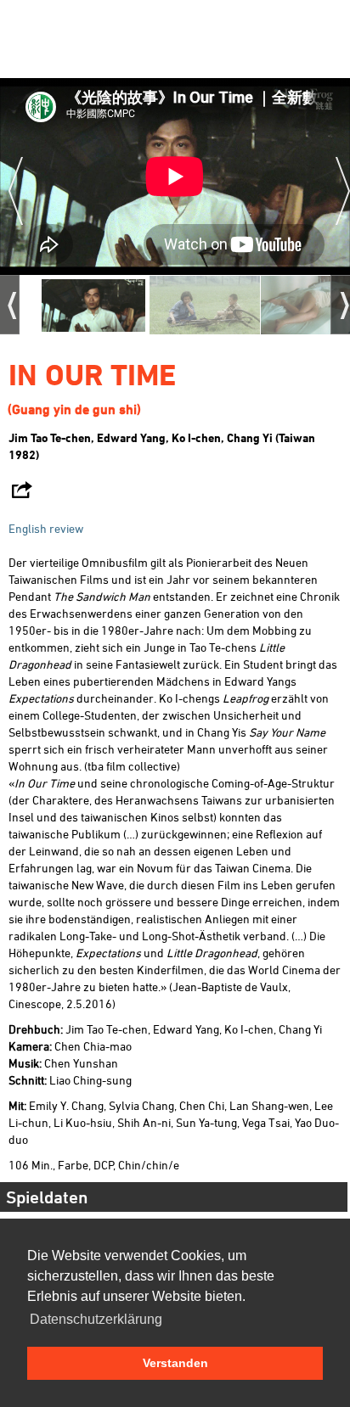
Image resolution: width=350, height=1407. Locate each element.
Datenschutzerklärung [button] (96, 1319)
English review (45, 528)
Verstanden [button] (175, 1363)
